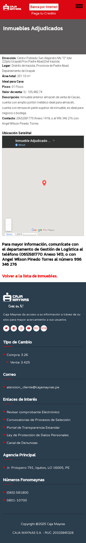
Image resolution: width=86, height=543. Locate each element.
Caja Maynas (56, 524)
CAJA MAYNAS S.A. (27, 533)
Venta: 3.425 (20, 362)
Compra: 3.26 (17, 355)
